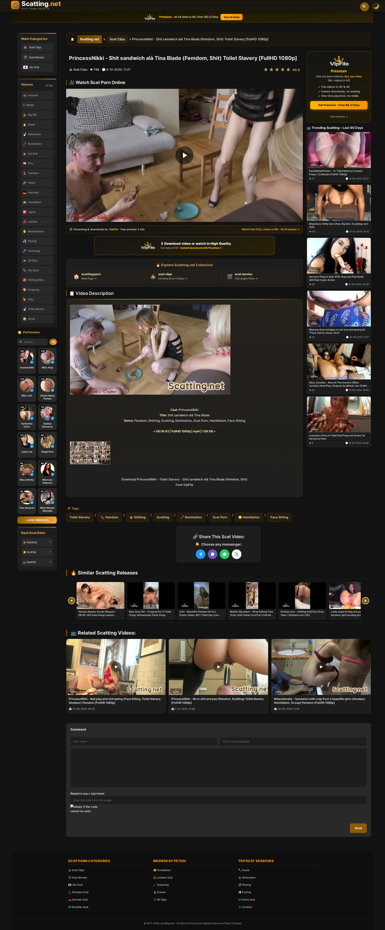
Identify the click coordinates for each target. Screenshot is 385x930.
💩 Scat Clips (76, 870)
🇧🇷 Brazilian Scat (78, 907)
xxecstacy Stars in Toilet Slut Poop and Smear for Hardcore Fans (337, 437)
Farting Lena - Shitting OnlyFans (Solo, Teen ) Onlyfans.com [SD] (302, 613)
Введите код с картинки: (87, 793)
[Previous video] (71, 600)
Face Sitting (279, 517)
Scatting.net (89, 39)
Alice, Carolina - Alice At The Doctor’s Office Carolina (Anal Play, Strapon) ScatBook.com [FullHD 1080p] (339, 384)
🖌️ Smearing (161, 884)
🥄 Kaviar (244, 870)
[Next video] (365, 600)
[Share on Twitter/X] (236, 554)
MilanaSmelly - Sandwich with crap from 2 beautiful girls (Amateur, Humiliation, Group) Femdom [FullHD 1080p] (320, 700)
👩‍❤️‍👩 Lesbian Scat (163, 877)
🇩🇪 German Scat (78, 899)
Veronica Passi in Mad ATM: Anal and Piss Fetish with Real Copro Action (336, 278)
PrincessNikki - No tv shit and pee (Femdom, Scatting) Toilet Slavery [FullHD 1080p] (217, 700)
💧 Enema (159, 892)
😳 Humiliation (248, 517)
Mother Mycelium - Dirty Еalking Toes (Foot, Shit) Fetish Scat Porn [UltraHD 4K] (251, 615)
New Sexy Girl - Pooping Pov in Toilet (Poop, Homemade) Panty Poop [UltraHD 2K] (150, 615)
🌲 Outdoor (245, 907)
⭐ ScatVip (29, 552)
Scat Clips (117, 39)
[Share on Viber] (212, 554)
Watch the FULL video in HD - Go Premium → (271, 229)
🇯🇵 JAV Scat (75, 884)
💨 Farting (244, 892)
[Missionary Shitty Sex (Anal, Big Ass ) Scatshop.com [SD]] (339, 203)
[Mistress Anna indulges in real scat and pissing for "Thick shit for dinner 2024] (339, 309)
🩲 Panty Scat (246, 899)
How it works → (339, 116)
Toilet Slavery (80, 517)
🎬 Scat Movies (77, 877)
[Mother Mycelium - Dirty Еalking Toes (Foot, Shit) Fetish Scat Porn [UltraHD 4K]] (252, 595)
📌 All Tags (159, 899)
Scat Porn (220, 517)
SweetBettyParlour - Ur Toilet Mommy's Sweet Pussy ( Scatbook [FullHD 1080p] (335, 172)
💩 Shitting (137, 517)
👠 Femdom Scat (78, 892)
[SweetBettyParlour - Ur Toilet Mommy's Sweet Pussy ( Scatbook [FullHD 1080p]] (339, 150)
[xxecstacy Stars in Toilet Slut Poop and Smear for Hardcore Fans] (339, 414)
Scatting (163, 517)
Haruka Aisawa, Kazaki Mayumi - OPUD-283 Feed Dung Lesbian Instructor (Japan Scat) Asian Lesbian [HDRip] (99, 616)
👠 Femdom (109, 517)
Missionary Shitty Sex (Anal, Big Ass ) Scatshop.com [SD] (338, 225)
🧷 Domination (191, 517)
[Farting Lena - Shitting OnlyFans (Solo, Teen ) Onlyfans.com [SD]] (302, 595)
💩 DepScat (30, 542)
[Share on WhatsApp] (224, 554)
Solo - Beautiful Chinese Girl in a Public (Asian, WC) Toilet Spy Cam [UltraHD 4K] (199, 615)
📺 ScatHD (29, 562)
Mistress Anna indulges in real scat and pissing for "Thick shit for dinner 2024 (337, 331)
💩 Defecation (247, 877)
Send (358, 828)
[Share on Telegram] (200, 554)
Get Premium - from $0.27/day (339, 105)
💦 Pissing (244, 884)
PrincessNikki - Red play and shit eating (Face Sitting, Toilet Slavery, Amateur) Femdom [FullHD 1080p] (115, 700)
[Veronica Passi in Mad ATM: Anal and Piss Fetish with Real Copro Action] (339, 256)
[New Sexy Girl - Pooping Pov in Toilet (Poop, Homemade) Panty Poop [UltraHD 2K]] (151, 595)
